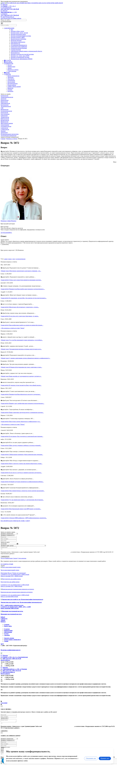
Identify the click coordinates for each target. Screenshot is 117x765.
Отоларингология (6, 126)
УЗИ (2, 108)
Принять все (105, 758)
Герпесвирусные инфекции (19, 46)
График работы (16, 18)
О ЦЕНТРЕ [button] (7, 74)
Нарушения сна (15, 43)
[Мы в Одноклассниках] (2, 644)
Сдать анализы (12, 71)
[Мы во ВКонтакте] (1, 644)
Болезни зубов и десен (17, 31)
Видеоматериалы (13, 83)
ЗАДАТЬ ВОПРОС (6, 232)
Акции (10, 68)
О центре (7, 629)
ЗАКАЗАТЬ (4, 731)
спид (13, 259)
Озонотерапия (5, 125)
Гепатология (4, 112)
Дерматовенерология (7, 97)
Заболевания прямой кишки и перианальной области (26, 51)
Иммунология (5, 118)
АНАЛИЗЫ (8, 62)
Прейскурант (11, 66)
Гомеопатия (4, 115)
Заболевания (8, 632)
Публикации (11, 80)
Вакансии (10, 88)
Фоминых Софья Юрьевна (8, 221)
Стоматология (5, 129)
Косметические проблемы (18, 39)
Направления (8, 630)
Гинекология (4, 95)
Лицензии (10, 77)
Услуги (10, 65)
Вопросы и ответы (13, 69)
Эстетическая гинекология (8, 135)
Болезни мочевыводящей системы (21, 36)
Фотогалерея (11, 82)
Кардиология (4, 105)
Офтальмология (5, 103)
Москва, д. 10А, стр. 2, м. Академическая (8, 6)
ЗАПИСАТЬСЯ (5, 556)
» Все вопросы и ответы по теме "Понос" (13, 424)
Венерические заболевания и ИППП (21, 59)
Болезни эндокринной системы (20, 57)
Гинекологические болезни (19, 48)
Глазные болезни (16, 49)
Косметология (5, 120)
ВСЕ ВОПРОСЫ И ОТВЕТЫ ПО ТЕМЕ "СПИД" (15, 521)
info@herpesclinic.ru (8, 17)
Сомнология (4, 128)
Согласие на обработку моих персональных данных (55, 552)
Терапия (3, 131)
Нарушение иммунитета (18, 42)
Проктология (4, 100)
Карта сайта (8, 626)
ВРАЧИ (7, 72)
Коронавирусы (15, 52)
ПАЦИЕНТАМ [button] (8, 63)
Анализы (7, 635)
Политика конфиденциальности (10, 650)
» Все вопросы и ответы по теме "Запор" (13, 328)
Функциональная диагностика (10, 134)
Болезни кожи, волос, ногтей (19, 32)
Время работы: (5, 660)
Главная (3, 138)
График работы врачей (14, 86)
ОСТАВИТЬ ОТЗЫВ (7, 564)
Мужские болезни (16, 40)
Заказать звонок (9, 638)
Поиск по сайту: (5, 20)
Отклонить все (91, 758)
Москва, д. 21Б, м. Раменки (9, 12)
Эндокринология (6, 106)
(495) (6, 670)
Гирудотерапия (5, 114)
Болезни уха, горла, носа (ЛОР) (20, 56)
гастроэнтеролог (21, 259)
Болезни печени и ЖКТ (18, 37)
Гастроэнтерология (6, 111)
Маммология (4, 121)
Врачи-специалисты (13, 76)
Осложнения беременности (19, 45)
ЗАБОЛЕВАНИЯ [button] (9, 28)
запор (5, 259)
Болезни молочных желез (18, 34)
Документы (11, 79)
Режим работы (12, 85)
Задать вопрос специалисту (12, 639)
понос (10, 259)
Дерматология (5, 117)
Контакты (10, 91)
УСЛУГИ (8, 60)
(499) (6, 658)
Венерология (4, 109)
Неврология (4, 101)
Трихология (4, 132)
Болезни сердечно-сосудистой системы (22, 54)
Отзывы (10, 89)
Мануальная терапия (7, 123)
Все (12, 29)
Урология (3, 98)
